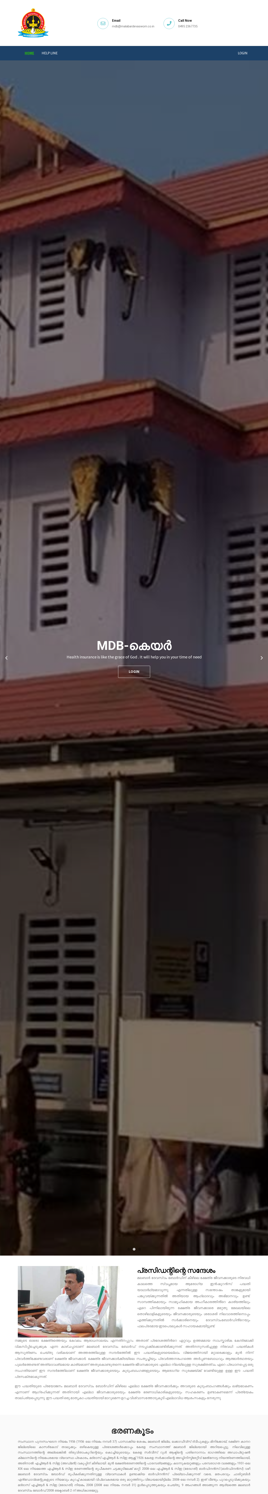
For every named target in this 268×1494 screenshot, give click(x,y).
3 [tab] (139, 1249)
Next (262, 658)
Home (29, 53)
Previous (6, 658)
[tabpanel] (134, 658)
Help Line (50, 53)
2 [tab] (134, 1249)
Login (242, 53)
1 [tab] (128, 1249)
